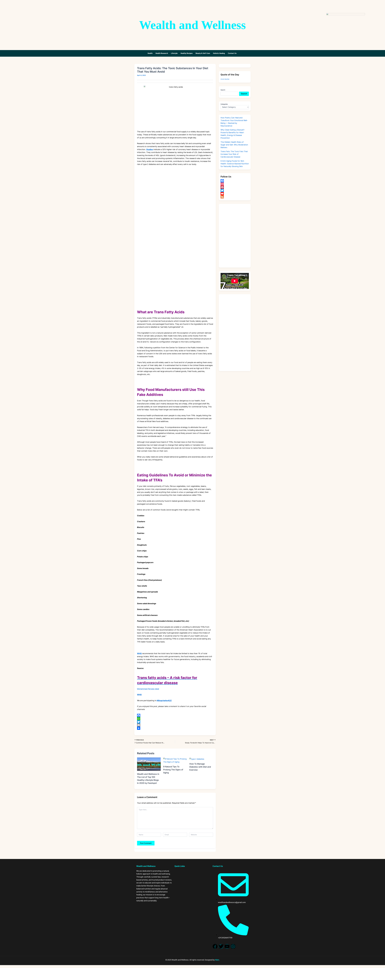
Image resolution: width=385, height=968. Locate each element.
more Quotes (225, 79)
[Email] (175, 725)
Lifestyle (174, 53)
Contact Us (232, 53)
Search (223, 90)
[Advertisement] (175, 197)
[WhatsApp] (175, 718)
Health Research (162, 53)
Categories (224, 104)
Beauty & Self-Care (203, 53)
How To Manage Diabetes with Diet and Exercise (200, 767)
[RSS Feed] (235, 196)
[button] (232, 53)
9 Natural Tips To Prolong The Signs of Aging (173, 769)
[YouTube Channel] (235, 193)
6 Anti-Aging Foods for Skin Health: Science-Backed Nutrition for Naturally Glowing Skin (235, 163)
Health (150, 53)
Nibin (217, 960)
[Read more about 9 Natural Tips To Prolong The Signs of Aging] (175, 760)
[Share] (175, 728)
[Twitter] (175, 721)
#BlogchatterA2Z (164, 700)
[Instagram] (235, 184)
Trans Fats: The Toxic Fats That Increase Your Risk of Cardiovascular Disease (234, 154)
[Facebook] (175, 715)
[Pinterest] (235, 187)
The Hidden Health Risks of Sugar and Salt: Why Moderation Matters (234, 144)
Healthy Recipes (187, 53)
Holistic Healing (219, 53)
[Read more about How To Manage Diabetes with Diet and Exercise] (196, 759)
